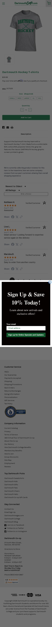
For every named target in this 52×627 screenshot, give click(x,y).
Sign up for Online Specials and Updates (26, 335)
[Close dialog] (50, 282)
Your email (11, 324)
